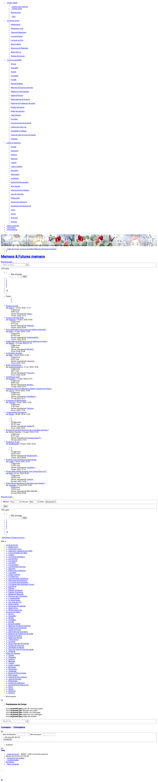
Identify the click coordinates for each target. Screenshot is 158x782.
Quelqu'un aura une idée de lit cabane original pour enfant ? (29, 389)
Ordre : (42, 502)
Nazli (11, 473)
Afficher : (6, 502)
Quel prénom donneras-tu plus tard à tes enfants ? (25, 483)
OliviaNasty (31, 397)
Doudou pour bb (12, 306)
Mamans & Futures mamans (23, 256)
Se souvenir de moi (12, 737)
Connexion (6, 727)
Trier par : (25, 502)
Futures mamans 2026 (15, 318)
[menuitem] (19, 7)
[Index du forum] (25, 242)
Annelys (12, 379)
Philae (11, 414)
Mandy (11, 343)
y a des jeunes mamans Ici (16, 412)
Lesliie (11, 462)
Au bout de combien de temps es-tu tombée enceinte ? (27, 430)
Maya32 (30, 349)
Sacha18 (30, 426)
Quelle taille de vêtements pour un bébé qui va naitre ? (27, 341)
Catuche (12, 402)
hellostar (12, 320)
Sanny (11, 308)
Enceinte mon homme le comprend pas (21, 460)
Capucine (30, 361)
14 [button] (7, 291)
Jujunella (12, 485)
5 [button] (6, 287)
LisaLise (30, 479)
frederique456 (32, 337)
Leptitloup (31, 467)
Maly (11, 355)
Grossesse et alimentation (16, 400)
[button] (6, 272)
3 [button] (6, 283)
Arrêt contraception (13, 365)
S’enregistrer (19, 727)
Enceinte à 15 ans (13, 442)
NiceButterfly (14, 444)
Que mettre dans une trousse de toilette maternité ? (26, 330)
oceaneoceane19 (15, 367)
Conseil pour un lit (13, 377)
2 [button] (6, 281)
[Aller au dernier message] (33, 314)
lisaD (11, 331)
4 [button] (6, 285)
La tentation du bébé (14, 353)
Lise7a (11, 391)
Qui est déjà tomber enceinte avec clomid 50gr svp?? (26, 471)
